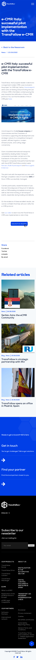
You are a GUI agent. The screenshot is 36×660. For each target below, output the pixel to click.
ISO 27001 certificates (26, 620)
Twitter (4, 251)
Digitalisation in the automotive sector (24, 571)
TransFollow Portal (5, 566)
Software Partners (4, 613)
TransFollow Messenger (5, 579)
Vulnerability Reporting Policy (24, 624)
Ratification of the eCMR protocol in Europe (8, 595)
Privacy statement (24, 613)
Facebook (5, 248)
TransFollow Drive (7, 570)
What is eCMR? (6, 590)
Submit (31, 545)
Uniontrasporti (29, 87)
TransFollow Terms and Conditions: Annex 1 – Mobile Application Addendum (26, 635)
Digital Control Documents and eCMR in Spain (23, 583)
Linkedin (4, 254)
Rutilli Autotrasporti (15, 166)
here (10, 99)
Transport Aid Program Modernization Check (24, 596)
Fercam (4, 166)
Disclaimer (22, 610)
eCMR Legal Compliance (5, 601)
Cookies (21, 616)
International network (6, 618)
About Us (22, 562)
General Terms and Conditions (25, 629)
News (3, 52)
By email (4, 257)
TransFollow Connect (5, 574)
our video (8, 213)
